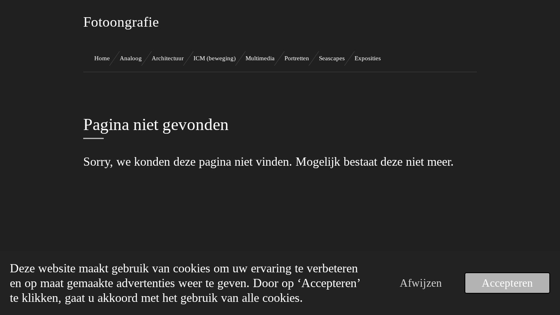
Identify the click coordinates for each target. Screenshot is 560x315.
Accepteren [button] (507, 283)
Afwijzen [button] (421, 283)
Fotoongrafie (121, 22)
